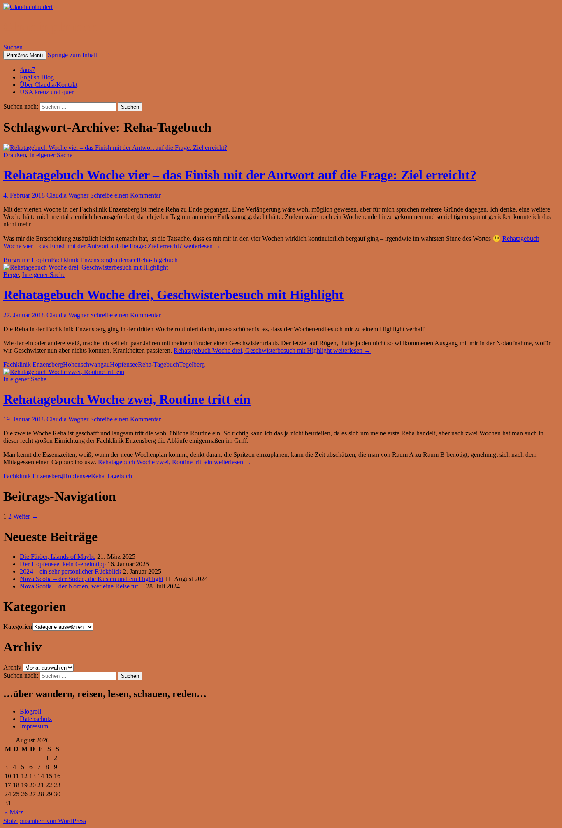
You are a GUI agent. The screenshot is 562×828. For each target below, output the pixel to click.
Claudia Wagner (67, 195)
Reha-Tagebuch (157, 259)
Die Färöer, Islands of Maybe (57, 556)
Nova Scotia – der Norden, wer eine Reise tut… (82, 586)
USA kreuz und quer (47, 91)
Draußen (14, 154)
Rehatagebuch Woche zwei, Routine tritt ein (127, 399)
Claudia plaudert (51, 26)
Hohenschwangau (86, 364)
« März (14, 812)
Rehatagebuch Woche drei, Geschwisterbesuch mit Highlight (173, 294)
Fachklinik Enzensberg (81, 259)
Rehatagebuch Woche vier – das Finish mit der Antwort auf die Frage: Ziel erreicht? (239, 174)
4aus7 (27, 69)
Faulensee (124, 259)
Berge (11, 274)
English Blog (37, 77)
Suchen (13, 47)
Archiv (12, 667)
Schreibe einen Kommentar (125, 195)
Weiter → (25, 516)
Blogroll (30, 711)
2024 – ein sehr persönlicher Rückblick (70, 571)
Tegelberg (192, 364)
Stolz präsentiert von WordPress (44, 820)
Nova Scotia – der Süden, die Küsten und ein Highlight (91, 578)
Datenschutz (36, 718)
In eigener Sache (50, 154)
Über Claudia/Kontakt (48, 84)
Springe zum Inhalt (72, 54)
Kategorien (17, 626)
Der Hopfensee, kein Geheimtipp (63, 564)
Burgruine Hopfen (27, 259)
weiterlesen (272, 350)
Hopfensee (124, 364)
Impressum (34, 726)
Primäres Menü (25, 55)
